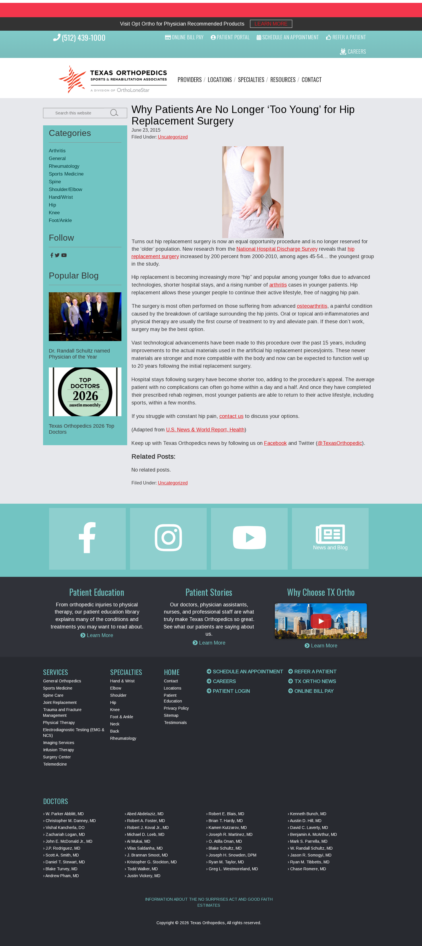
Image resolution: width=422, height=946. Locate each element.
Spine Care (53, 695)
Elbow (115, 688)
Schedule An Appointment (290, 37)
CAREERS (356, 51)
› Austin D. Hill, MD (305, 820)
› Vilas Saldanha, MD (144, 848)
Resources (283, 79)
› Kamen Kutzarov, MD (226, 827)
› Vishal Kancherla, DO (64, 827)
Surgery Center (57, 757)
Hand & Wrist (122, 681)
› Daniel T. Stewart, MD (64, 862)
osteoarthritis (312, 306)
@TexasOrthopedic (340, 443)
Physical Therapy (59, 722)
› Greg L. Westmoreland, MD (232, 869)
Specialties (251, 79)
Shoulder (118, 695)
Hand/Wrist (61, 197)
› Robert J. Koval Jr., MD (147, 827)
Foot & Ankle (121, 717)
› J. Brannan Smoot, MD (146, 855)
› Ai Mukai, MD (137, 841)
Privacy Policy (176, 708)
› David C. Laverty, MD (308, 827)
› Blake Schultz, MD (224, 848)
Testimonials (175, 722)
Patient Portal (232, 37)
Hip (52, 205)
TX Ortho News (314, 681)
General (57, 158)
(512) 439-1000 (83, 37)
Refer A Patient (348, 37)
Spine (55, 181)
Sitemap (171, 715)
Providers (190, 79)
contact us (231, 416)
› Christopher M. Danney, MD (69, 820)
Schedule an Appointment (247, 671)
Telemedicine (55, 764)
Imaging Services (58, 742)
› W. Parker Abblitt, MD (63, 813)
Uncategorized (173, 137)
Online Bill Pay (187, 37)
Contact (312, 79)
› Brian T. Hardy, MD (224, 820)
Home (171, 672)
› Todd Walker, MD (141, 869)
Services (55, 672)
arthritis (278, 285)
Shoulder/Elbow (65, 189)
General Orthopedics (62, 681)
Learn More (271, 24)
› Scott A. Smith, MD (61, 855)
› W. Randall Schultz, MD (310, 848)
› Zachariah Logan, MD (64, 834)
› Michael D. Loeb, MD (144, 834)
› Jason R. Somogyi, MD (310, 855)
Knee (54, 212)
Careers (224, 681)
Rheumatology (64, 166)
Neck (114, 724)
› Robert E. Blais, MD (225, 813)
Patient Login (231, 691)
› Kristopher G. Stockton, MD (151, 862)
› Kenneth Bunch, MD (307, 813)
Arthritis (57, 150)
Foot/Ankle (60, 220)
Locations (220, 79)
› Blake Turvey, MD (60, 869)
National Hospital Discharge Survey (277, 249)
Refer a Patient (315, 671)
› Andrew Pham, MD (61, 875)
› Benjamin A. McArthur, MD (312, 834)
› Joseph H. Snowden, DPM (231, 855)
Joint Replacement (60, 702)
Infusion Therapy (58, 750)
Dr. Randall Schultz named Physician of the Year (79, 354)
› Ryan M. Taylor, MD (225, 862)
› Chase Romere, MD (307, 869)
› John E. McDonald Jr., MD (67, 841)
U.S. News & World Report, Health (205, 430)
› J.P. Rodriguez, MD (61, 848)
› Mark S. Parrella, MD (308, 841)
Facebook (275, 443)
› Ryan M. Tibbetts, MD (309, 862)
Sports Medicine (66, 174)
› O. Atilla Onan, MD (224, 841)
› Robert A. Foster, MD (145, 820)
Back (114, 731)
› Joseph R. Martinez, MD (229, 834)
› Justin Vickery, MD (142, 875)
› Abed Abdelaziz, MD (144, 813)
